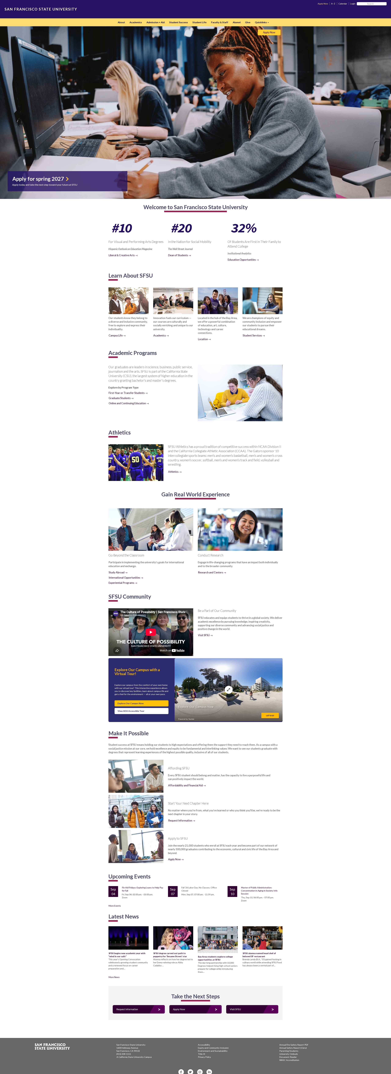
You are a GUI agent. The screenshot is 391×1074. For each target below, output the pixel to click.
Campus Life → (117, 335)
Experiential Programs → (123, 582)
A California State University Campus (134, 1057)
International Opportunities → (126, 577)
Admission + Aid (155, 22)
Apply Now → (176, 859)
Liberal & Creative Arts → (123, 255)
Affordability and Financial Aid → (187, 785)
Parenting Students (288, 1051)
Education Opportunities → (243, 259)
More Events (115, 905)
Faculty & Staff (219, 22)
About (121, 22)
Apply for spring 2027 (38, 178)
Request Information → (181, 820)
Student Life (199, 22)
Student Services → (254, 335)
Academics (136, 22)
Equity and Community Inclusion (213, 1048)
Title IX (201, 1054)
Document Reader (288, 1057)
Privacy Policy (204, 1057)
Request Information (127, 1009)
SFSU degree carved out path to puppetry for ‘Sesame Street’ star (170, 955)
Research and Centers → (212, 572)
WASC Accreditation (289, 1060)
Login (352, 3)
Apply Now (323, 3)
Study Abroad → (118, 572)
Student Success (178, 22)
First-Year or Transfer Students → (128, 392)
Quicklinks (263, 23)
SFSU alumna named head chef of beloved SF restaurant (259, 955)
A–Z (333, 3)
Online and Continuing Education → (129, 403)
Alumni (237, 22)
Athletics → (175, 471)
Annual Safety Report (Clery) (293, 1048)
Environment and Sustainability (212, 1051)
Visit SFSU (235, 1009)
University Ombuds (288, 1054)
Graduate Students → (121, 398)
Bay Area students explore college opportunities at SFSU (215, 958)
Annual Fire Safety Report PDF (293, 1044)
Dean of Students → (179, 255)
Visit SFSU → (205, 635)
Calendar (342, 3)
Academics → (161, 335)
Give (247, 22)
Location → (204, 339)
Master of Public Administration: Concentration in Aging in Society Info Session (259, 890)
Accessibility (204, 1044)
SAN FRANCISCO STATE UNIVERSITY (41, 9)
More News (114, 977)
